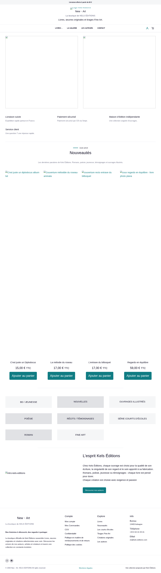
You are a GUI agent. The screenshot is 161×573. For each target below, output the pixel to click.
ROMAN (28, 435)
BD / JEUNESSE (28, 402)
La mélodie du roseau (61, 362)
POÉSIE (28, 418)
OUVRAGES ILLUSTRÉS (132, 401)
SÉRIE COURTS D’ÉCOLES (132, 418)
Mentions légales (85, 568)
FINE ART (80, 435)
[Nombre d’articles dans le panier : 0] (153, 28)
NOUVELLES (80, 401)
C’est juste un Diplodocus (23, 362)
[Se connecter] (147, 28)
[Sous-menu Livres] (62, 28)
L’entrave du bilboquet (100, 362)
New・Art (80, 11)
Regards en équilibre (137, 362)
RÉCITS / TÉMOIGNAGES (80, 418)
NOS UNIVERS (42, 83)
